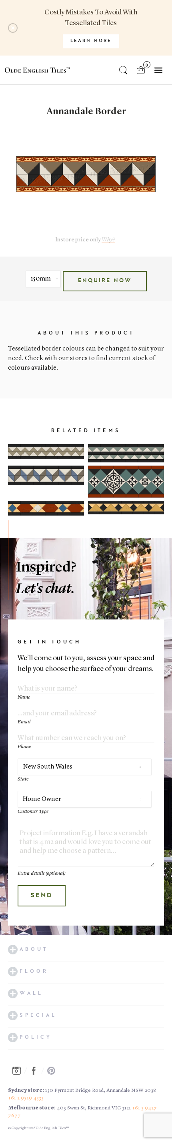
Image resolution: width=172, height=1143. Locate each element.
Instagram (18, 1070)
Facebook (36, 1070)
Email (24, 722)
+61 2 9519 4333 (26, 1098)
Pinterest (53, 1070)
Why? (108, 240)
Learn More (91, 41)
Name (24, 697)
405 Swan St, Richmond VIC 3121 (94, 1108)
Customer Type (33, 811)
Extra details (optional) (42, 873)
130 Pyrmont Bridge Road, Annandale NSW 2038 (100, 1090)
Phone (24, 746)
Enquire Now (105, 281)
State (23, 779)
